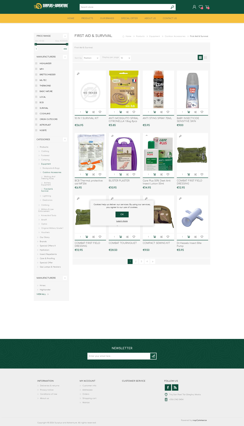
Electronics (47, 200)
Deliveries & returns (49, 386)
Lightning (47, 196)
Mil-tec (43, 80)
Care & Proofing (47, 258)
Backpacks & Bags (51, 168)
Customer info (89, 386)
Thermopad (45, 86)
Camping (45, 160)
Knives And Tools (48, 216)
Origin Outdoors (48, 119)
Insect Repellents (48, 254)
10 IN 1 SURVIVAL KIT (87, 118)
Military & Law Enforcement (46, 210)
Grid (200, 57)
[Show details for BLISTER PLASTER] (124, 155)
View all (41, 294)
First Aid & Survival (47, 190)
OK (122, 214)
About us (44, 398)
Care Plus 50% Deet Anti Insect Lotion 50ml (157, 182)
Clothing (45, 151)
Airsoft (44, 220)
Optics (44, 224)
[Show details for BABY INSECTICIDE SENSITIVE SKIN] (192, 92)
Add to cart (86, 112)
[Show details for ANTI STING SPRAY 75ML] (158, 92)
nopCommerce (200, 420)
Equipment (154, 36)
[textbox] (124, 7)
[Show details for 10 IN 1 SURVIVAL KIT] (90, 92)
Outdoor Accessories (175, 36)
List (205, 57)
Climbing (45, 205)
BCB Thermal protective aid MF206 (89, 182)
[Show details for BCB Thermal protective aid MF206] (90, 155)
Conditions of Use (48, 394)
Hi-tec (43, 286)
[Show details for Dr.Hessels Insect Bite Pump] (192, 217)
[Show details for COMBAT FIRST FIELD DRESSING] (192, 155)
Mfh (42, 69)
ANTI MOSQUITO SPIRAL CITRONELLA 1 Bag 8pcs (123, 120)
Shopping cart (207, 7)
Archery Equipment (46, 184)
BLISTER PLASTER (119, 180)
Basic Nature (46, 91)
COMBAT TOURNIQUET (123, 243)
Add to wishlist (100, 112)
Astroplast (45, 125)
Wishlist (86, 403)
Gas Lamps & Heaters (50, 267)
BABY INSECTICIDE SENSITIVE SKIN (188, 120)
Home (128, 36)
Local (43, 97)
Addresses (87, 390)
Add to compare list (93, 112)
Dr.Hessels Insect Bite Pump (189, 244)
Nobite (43, 130)
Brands (43, 242)
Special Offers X (48, 246)
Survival (44, 108)
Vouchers (45, 232)
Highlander (45, 64)
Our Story (44, 237)
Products (140, 36)
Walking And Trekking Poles (48, 178)
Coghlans (45, 114)
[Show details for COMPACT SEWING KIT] (158, 217)
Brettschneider (47, 75)
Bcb (42, 103)
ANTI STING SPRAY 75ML (157, 118)
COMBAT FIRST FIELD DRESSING (189, 182)
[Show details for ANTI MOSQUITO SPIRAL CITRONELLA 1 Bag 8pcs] (124, 92)
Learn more (122, 221)
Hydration (44, 250)
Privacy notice (47, 390)
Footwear (45, 156)
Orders (85, 394)
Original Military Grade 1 (52, 228)
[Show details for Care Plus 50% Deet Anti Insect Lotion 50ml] (158, 155)
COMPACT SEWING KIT (156, 243)
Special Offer (46, 263)
